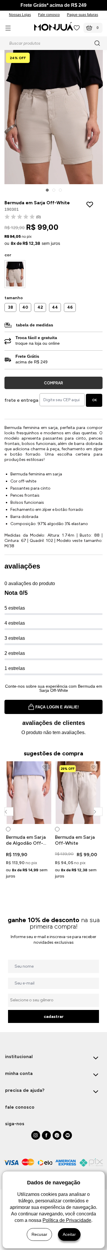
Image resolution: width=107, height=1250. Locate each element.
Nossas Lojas (20, 15)
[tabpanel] (29, 821)
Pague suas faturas (82, 15)
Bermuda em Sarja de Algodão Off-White (26, 840)
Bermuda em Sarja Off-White (75, 840)
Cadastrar (54, 1016)
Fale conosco (49, 15)
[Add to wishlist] (91, 204)
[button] (47, 190)
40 (25, 307)
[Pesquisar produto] (98, 43)
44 (55, 307)
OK (94, 400)
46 (70, 307)
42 (40, 307)
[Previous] (8, 811)
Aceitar (69, 1234)
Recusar (39, 1234)
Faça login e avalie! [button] (57, 707)
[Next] (98, 811)
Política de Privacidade (67, 1220)
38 (10, 307)
